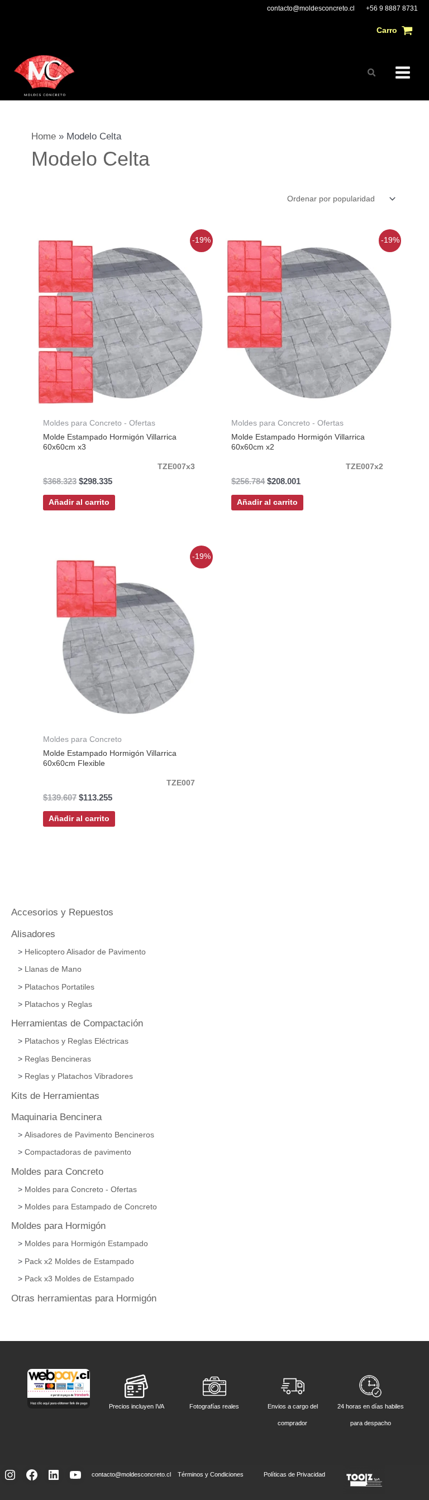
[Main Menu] (403, 72)
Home (43, 136)
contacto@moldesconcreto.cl (311, 8)
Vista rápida (120, 399)
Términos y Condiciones (211, 1474)
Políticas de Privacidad (294, 1474)
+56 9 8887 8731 (392, 8)
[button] (372, 72)
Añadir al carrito (79, 502)
